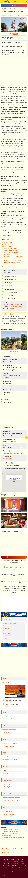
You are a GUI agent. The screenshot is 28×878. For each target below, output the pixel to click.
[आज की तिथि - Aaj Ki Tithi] (17, 1)
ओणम (6, 638)
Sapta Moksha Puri (6, 835)
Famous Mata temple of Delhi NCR (10, 829)
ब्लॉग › (5, 807)
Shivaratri (5, 304)
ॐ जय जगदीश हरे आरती (7, 719)
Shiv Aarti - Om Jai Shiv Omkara (12, 260)
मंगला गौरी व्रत (8, 635)
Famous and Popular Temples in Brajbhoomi (13, 837)
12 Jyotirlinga (13, 833)
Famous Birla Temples (7, 841)
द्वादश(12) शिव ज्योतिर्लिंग (7, 784)
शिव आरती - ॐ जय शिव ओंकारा (9, 716)
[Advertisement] (14, 72)
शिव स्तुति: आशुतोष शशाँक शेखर (9, 746)
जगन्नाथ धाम (8, 682)
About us (16, 863)
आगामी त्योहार (7, 619)
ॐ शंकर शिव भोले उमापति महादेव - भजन (10, 743)
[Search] (20, 1)
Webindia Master (21, 875)
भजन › (5, 739)
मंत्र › (5, 753)
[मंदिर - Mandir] (15, 1)
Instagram (12, 871)
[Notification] (26, 1)
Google (19, 872)
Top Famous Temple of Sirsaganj (10, 852)
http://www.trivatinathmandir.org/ (12, 453)
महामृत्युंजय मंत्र (6, 757)
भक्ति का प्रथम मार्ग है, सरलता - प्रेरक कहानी (11, 797)
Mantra (17, 859)
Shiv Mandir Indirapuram (9, 248)
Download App (17, 867)
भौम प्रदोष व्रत (8, 633)
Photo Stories (8, 861)
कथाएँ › (5, 726)
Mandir (5, 8)
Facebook (5, 871)
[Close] (20, 476)
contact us (19, 588)
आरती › (5, 712)
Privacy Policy (6, 865)
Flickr (14, 872)
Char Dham (5, 833)
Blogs (22, 861)
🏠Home (6, 859)
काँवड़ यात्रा (7, 630)
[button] (14, 482)
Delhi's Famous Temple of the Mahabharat (12, 843)
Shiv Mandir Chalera (8, 244)
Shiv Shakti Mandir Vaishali (10, 252)
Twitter (18, 871)
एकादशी (12, 309)
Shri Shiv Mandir (7, 242)
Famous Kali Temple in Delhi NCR (10, 831)
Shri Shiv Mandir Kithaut (9, 250)
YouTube (9, 872)
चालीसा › (5, 766)
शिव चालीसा (14, 5)
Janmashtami (13, 306)
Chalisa (12, 859)
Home (2, 8)
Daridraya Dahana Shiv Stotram (11, 262)
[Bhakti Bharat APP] (26, 437)
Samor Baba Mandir (8, 246)
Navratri (20, 306)
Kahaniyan (15, 861)
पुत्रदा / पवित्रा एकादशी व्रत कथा (9, 729)
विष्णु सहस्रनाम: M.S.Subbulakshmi (10, 759)
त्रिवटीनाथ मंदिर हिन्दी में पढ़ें (10, 314)
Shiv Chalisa (6, 254)
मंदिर (4, 678)
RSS (22, 865)
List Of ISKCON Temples (8, 839)
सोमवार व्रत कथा (6, 732)
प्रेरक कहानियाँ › (8, 794)
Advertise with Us (8, 863)
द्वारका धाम (7, 704)
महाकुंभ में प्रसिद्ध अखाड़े (7, 811)
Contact (22, 863)
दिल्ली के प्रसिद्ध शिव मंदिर (8, 787)
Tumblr (23, 871)
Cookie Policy (15, 865)
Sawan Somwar (14, 304)
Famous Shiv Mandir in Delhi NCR (10, 845)
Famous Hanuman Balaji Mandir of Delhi (12, 847)
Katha (23, 859)
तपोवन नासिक (8, 700)
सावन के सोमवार (8, 625)
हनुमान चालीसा (5, 773)
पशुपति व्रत (7, 628)
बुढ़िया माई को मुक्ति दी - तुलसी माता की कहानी (11, 800)
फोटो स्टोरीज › (7, 780)
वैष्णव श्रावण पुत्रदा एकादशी (10, 623)
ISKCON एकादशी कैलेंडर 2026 (9, 814)
